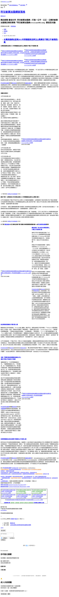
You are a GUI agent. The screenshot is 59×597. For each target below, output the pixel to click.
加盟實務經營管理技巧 (27, 478)
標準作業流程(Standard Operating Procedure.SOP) (13, 484)
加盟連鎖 (3, 408)
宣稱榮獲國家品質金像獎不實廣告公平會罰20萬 (13, 439)
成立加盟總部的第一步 (29, 476)
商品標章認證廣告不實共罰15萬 (9, 324)
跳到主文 (3, 16)
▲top (2, 527)
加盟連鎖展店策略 (6, 478)
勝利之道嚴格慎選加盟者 (40, 476)
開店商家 (14, 83)
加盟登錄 (12, 502)
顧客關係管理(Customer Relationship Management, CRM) (15, 486)
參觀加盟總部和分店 (33, 472)
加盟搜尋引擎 (7, 502)
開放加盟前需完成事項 (18, 476)
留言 (16, 518)
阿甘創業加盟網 (5, 83)
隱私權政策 (38, 575)
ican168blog (4, 510)
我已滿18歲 (3, 594)
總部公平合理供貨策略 (14, 472)
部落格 (5, 31)
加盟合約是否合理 (10, 471)
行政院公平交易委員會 (12, 194)
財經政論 (13, 26)
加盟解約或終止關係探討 (24, 472)
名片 (5, 33)
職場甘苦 (12, 523)
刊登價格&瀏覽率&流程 (38, 502)
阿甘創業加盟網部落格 (13, 11)
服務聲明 (44, 575)
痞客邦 (13, 518)
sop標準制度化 (4, 481)
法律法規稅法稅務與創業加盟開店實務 (20, 525)
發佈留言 (3, 539)
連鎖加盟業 (28, 83)
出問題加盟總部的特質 (5, 472)
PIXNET (18, 575)
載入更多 (3, 530)
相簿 (5, 29)
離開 (9, 594)
